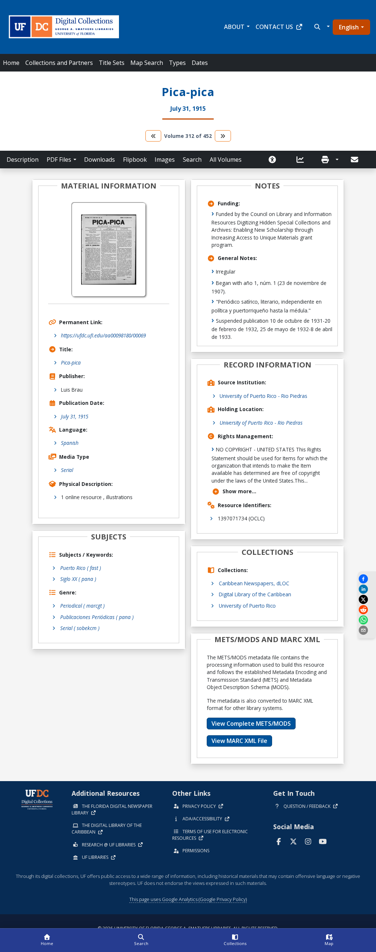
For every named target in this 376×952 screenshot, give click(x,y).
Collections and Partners (59, 63)
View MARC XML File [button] (239, 741)
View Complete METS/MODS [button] (251, 724)
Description (23, 159)
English (349, 27)
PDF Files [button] (59, 159)
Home (11, 63)
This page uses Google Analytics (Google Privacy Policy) (188, 899)
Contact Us (274, 27)
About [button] (234, 27)
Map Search (146, 63)
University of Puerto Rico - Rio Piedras (263, 395)
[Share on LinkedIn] (367, 589)
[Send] (355, 159)
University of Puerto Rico (247, 605)
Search (192, 159)
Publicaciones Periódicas (97, 617)
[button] (321, 26)
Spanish (70, 442)
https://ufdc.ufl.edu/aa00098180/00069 (103, 335)
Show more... (239, 491)
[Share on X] (367, 599)
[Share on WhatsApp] (367, 620)
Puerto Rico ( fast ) (80, 567)
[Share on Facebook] (367, 578)
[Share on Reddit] (367, 609)
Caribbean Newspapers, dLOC (254, 583)
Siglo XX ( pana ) (78, 578)
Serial (67, 469)
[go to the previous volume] (153, 136)
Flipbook (135, 159)
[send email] (367, 630)
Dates (200, 63)
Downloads (99, 159)
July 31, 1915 (74, 416)
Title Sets (111, 63)
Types (177, 63)
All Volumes (226, 159)
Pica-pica (71, 362)
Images (165, 159)
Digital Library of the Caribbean (255, 594)
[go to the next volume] (223, 136)
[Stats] (303, 159)
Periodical (82, 605)
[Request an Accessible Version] (275, 159)
